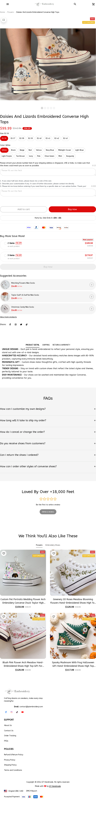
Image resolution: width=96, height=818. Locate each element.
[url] (55, 786)
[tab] (42, 108)
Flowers (10, 12)
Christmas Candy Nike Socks (22, 307)
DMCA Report (31, 791)
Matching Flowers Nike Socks (23, 283)
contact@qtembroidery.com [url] (31, 707)
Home (2, 12)
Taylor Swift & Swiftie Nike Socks (25, 295)
